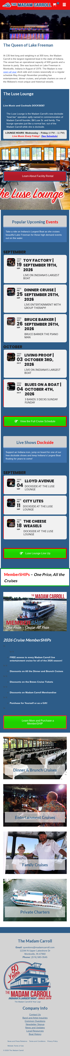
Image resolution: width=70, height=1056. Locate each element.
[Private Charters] (35, 900)
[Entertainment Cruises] (35, 805)
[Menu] (64, 5)
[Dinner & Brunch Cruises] (35, 758)
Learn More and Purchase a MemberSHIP (37, 722)
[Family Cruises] (35, 852)
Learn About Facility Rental (37, 176)
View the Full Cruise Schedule (37, 421)
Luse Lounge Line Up (37, 553)
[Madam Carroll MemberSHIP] (35, 611)
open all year (10, 72)
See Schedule (49, 136)
